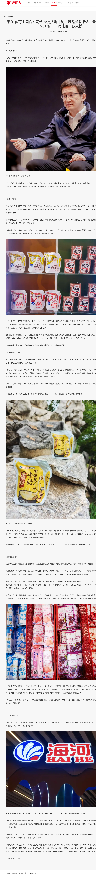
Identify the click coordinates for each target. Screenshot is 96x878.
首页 (5, 16)
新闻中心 (11, 16)
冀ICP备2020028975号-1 (32, 873)
